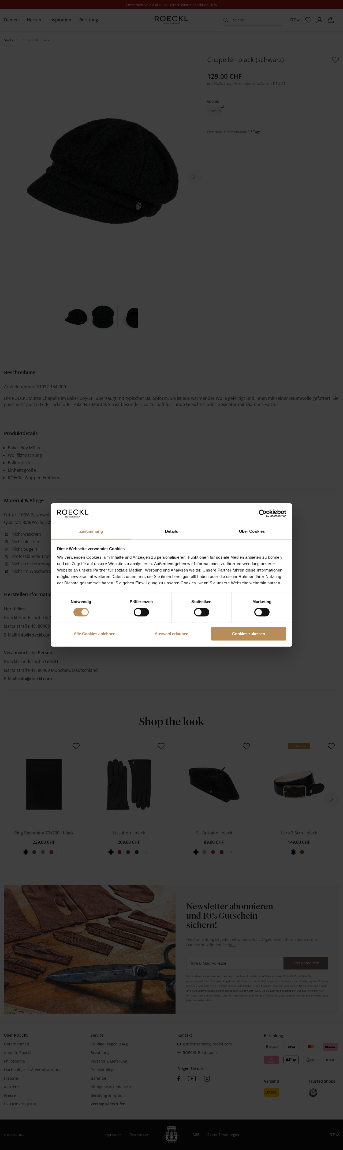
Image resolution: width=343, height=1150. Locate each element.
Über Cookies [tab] (252, 531)
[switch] (141, 612)
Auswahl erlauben (171, 633)
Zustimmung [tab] (91, 531)
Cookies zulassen (248, 633)
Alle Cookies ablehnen (94, 633)
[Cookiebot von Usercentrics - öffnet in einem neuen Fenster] (262, 513)
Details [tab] (171, 531)
